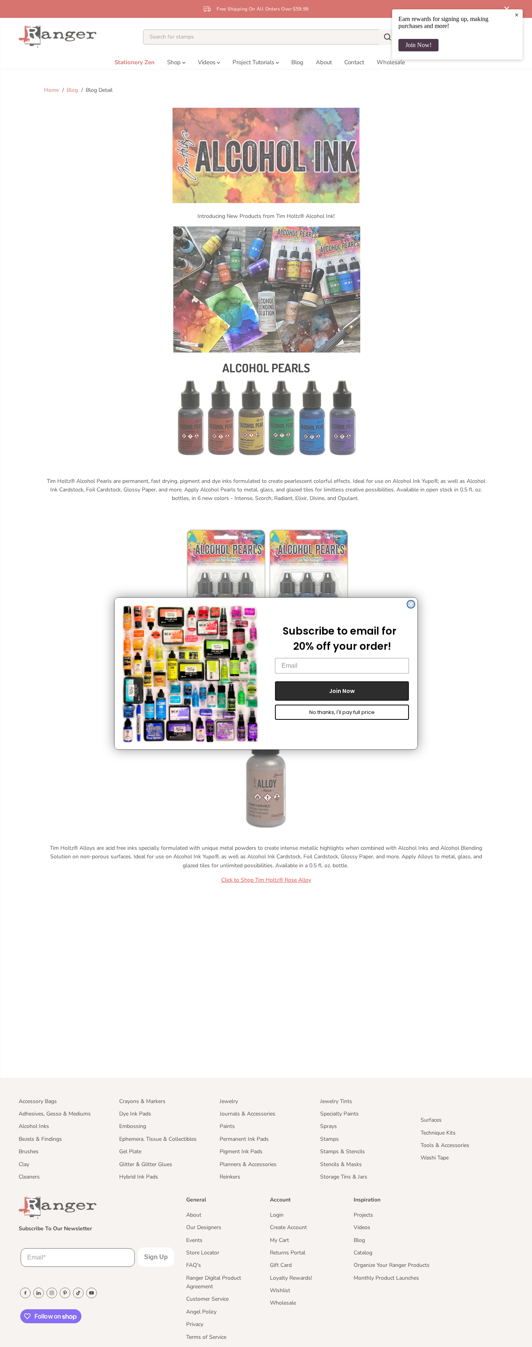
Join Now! (418, 45)
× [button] (516, 15)
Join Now (342, 691)
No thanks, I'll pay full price (342, 712)
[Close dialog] (411, 604)
